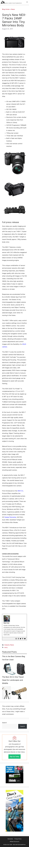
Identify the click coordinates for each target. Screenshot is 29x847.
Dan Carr (7, 623)
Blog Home (5, 9)
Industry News (9, 645)
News (13, 9)
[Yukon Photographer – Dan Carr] (11, 2)
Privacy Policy (17, 839)
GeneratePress (22, 844)
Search (4, 722)
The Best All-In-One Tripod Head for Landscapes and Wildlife (13, 680)
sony (6, 647)
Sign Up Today (14, 756)
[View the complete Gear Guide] (14, 811)
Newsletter (10, 839)
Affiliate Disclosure (14, 841)
